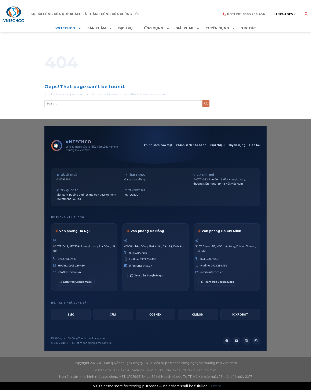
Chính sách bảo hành (191, 145)
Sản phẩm (121, 370)
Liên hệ (254, 145)
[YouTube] (236, 341)
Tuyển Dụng (192, 370)
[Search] (306, 14)
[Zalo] (256, 341)
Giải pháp (173, 370)
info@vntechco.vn (69, 272)
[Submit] (205, 103)
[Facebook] (227, 341)
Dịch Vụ (138, 370)
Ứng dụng (155, 370)
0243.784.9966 (67, 259)
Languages (283, 14)
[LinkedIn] (246, 341)
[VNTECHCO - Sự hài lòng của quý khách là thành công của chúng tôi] (13, 14)
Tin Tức (210, 370)
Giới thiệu (217, 145)
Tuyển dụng (236, 145)
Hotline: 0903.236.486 (71, 265)
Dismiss (215, 386)
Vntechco (103, 370)
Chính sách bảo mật (158, 145)
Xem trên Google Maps (77, 282)
